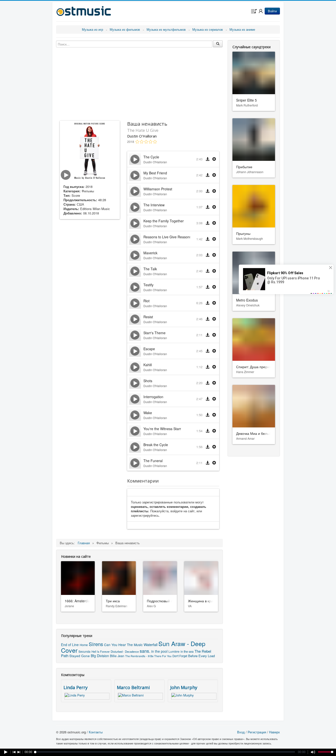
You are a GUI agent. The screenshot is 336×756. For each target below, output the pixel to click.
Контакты (96, 732)
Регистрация (257, 732)
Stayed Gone (79, 655)
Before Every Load (201, 655)
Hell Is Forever (101, 651)
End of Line (70, 644)
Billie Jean (117, 656)
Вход (241, 732)
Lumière (174, 651)
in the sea (187, 651)
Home (84, 645)
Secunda (84, 651)
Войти (272, 11)
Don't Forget (179, 656)
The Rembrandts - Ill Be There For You (148, 656)
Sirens (96, 644)
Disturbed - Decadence (125, 651)
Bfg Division (100, 655)
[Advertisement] (90, 300)
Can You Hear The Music (123, 644)
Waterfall (150, 644)
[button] (214, 159)
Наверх (274, 732)
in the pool (159, 651)
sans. (145, 651)
